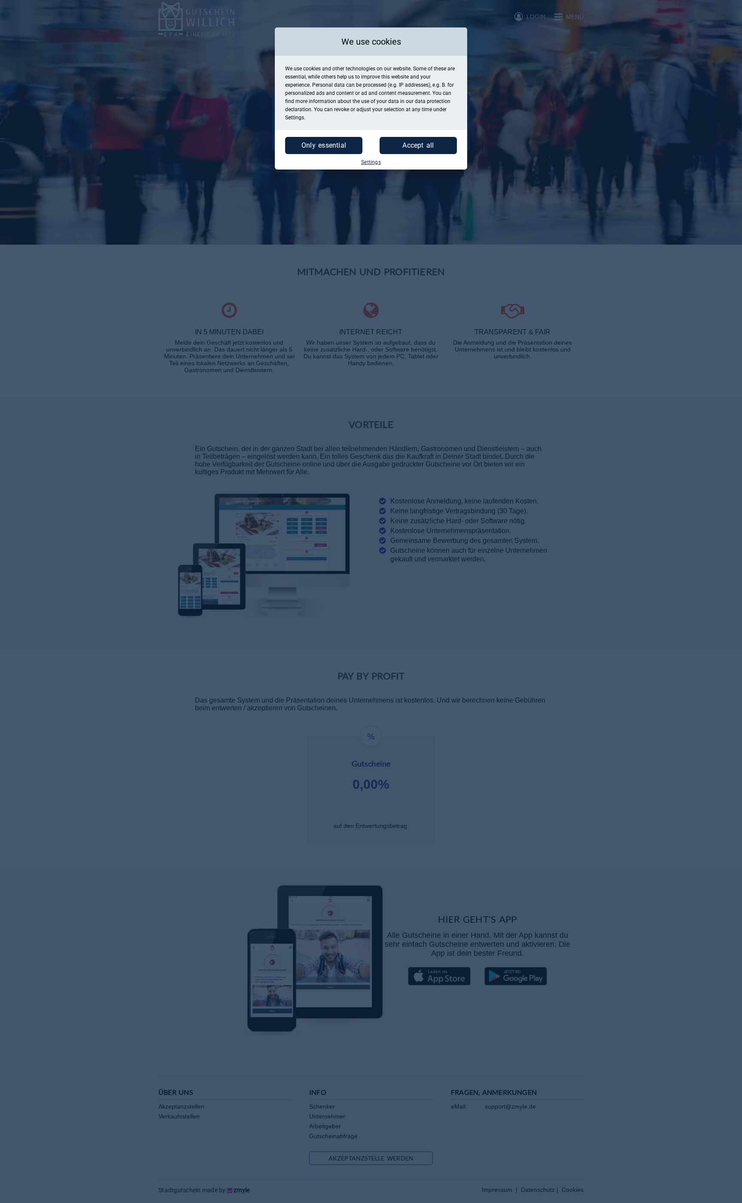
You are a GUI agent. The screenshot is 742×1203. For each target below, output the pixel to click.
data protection (432, 101)
